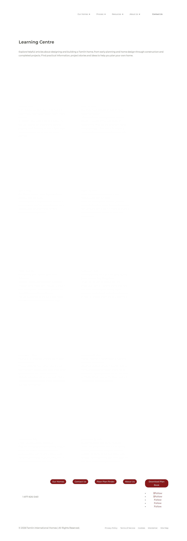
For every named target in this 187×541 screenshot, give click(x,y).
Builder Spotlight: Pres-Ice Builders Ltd (101, 443)
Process (99, 14)
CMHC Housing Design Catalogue (36, 443)
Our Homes (83, 14)
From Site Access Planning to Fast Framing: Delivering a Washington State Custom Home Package (42, 114)
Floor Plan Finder (105, 481)
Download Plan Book (156, 483)
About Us (134, 14)
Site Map (164, 528)
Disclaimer (153, 528)
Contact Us (157, 14)
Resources (116, 14)
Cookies (141, 528)
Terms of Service (127, 528)
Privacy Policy (111, 528)
